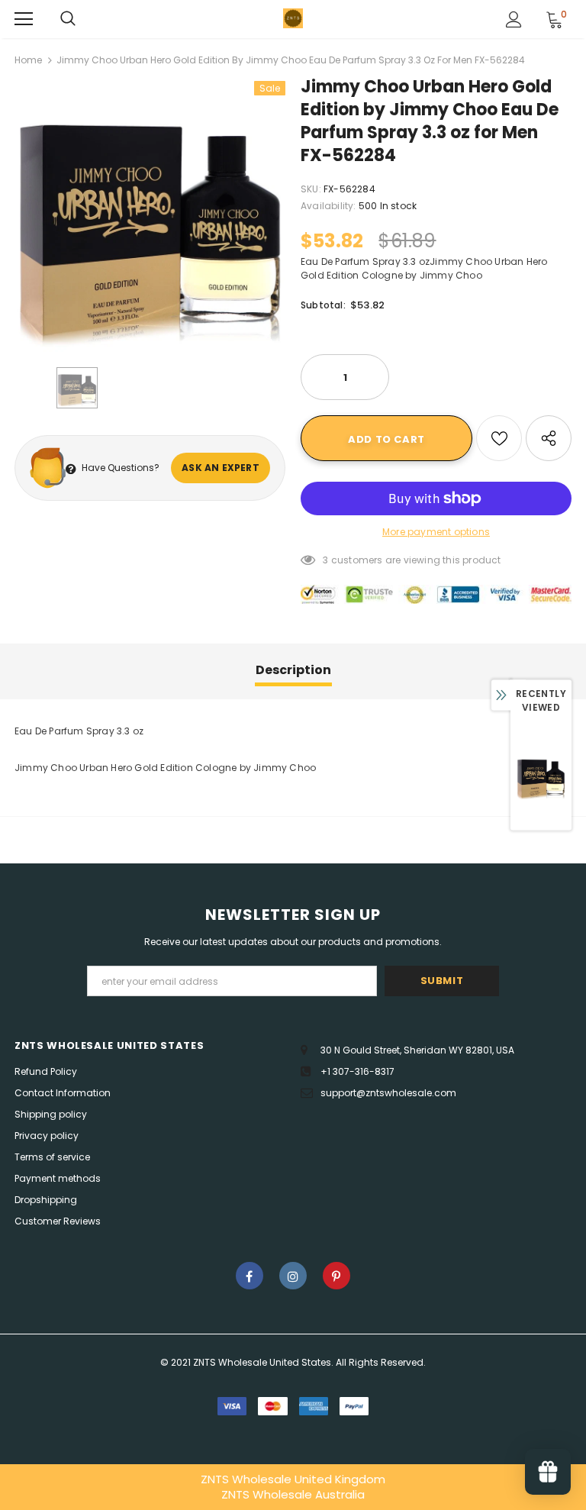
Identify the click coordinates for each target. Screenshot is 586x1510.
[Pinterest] (336, 1275)
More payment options (436, 531)
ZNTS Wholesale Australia (293, 1494)
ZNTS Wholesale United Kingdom (293, 1479)
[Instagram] (293, 1275)
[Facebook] (249, 1275)
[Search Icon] (68, 19)
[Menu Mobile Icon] (23, 19)
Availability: (328, 205)
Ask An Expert (220, 467)
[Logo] (293, 18)
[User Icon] (514, 19)
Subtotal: (323, 304)
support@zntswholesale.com (388, 1092)
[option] (149, 216)
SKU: (311, 188)
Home (28, 59)
